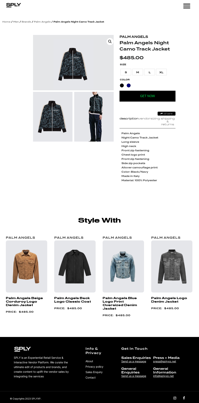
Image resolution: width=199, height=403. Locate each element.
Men (16, 21)
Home (6, 21)
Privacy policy (94, 366)
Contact (91, 377)
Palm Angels (42, 21)
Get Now (147, 96)
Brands (26, 21)
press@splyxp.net (164, 361)
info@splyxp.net (163, 376)
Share (168, 114)
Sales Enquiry (94, 372)
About (89, 361)
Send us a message (133, 361)
